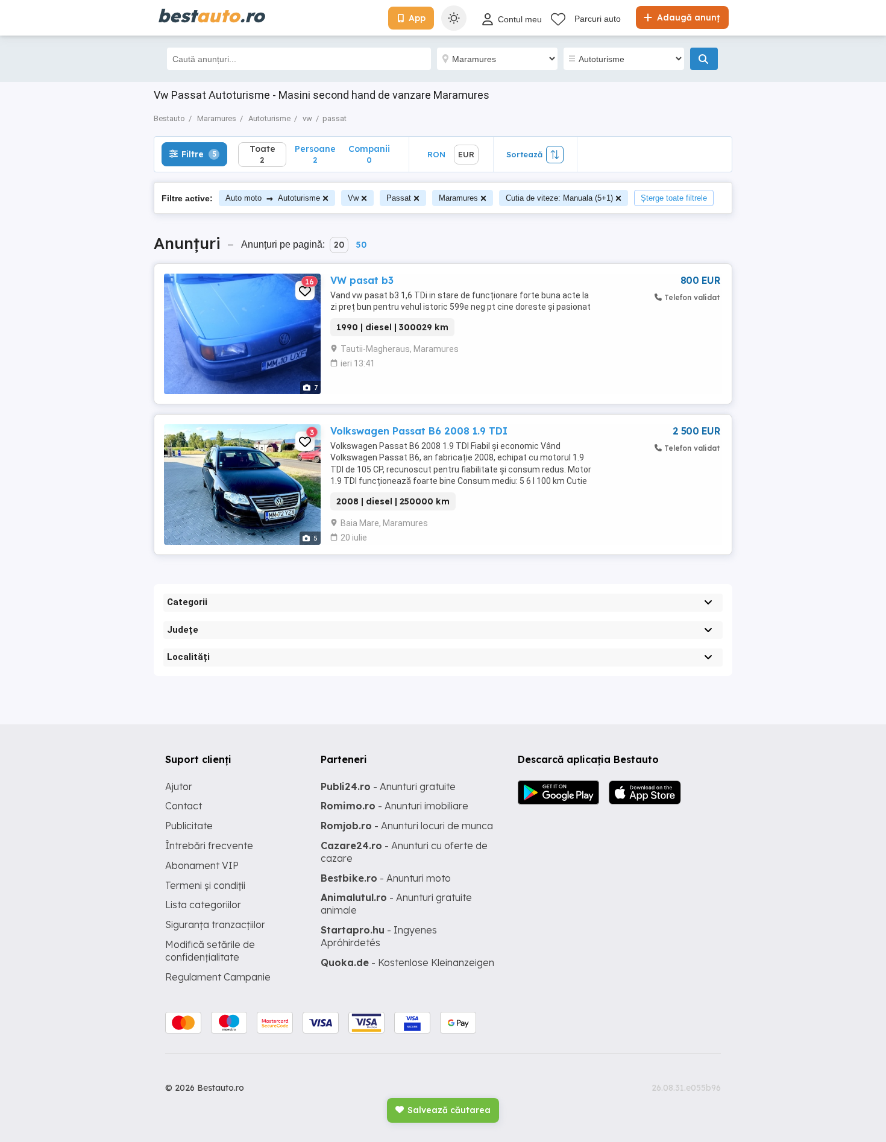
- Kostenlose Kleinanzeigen (407, 962)
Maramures (458, 197)
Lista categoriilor (203, 905)
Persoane (315, 154)
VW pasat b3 (362, 280)
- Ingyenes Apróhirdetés (379, 936)
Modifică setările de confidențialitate (210, 950)
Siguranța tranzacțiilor (215, 924)
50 (361, 244)
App (417, 18)
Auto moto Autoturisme (272, 198)
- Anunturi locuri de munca (407, 826)
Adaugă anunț (687, 17)
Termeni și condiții (205, 885)
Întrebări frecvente (209, 845)
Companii (369, 154)
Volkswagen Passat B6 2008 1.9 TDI (418, 431)
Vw (353, 197)
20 (339, 244)
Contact (183, 806)
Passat (398, 197)
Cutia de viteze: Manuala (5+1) (559, 197)
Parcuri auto (597, 19)
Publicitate (189, 826)
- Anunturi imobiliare (394, 806)
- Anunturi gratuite (388, 786)
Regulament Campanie (218, 977)
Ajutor (178, 786)
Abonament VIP (202, 865)
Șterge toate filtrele (674, 197)
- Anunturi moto (386, 878)
